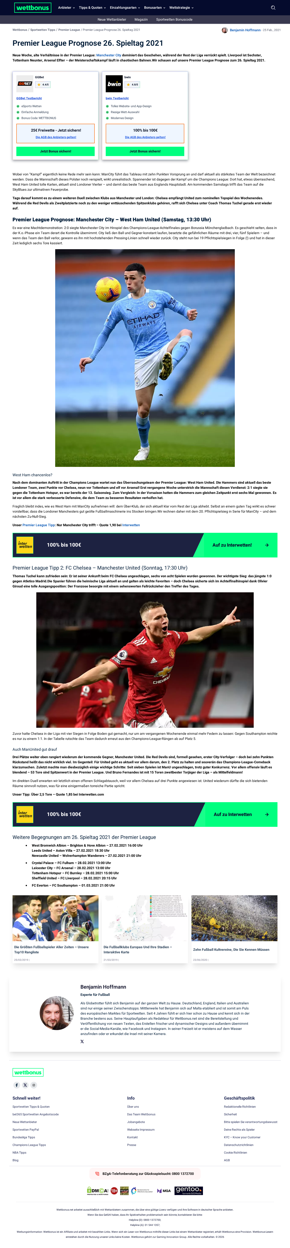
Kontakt (132, 1137)
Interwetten (131, 525)
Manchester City (108, 55)
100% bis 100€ (145, 130)
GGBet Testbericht (29, 98)
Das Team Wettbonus (141, 1114)
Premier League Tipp (39, 525)
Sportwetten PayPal (26, 1130)
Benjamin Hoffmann (245, 30)
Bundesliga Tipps (24, 1137)
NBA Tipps (19, 1153)
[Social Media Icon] (16, 1085)
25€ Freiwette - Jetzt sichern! (56, 130)
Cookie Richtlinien (235, 1153)
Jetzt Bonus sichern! (55, 151)
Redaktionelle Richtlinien (240, 1107)
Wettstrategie (179, 7)
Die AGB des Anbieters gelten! (56, 137)
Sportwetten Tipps (42, 30)
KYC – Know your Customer (242, 1137)
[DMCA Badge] (97, 1191)
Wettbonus (20, 30)
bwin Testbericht (117, 98)
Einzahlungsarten (123, 7)
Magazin (141, 19)
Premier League (69, 30)
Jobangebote (136, 1122)
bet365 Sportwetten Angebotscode (36, 1114)
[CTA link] (25, 545)
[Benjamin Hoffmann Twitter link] (82, 1041)
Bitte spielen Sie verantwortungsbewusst (250, 1122)
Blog (15, 1160)
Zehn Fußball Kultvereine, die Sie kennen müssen (231, 949)
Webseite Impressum (141, 1130)
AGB (227, 1160)
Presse (131, 1145)
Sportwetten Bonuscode (174, 19)
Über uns (133, 1107)
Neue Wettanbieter (112, 19)
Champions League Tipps (29, 1145)
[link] (72, 545)
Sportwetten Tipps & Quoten (31, 1107)
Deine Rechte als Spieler (239, 1130)
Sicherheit (230, 1114)
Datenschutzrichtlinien (238, 1145)
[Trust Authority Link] (141, 1191)
